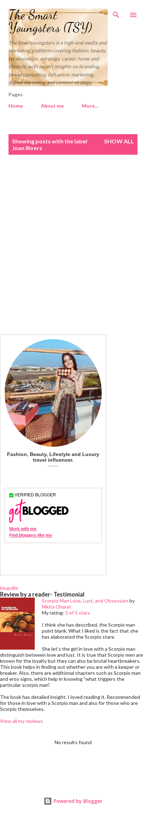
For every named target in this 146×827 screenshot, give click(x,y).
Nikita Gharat (56, 607)
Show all (119, 141)
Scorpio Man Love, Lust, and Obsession (85, 601)
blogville (9, 588)
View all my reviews (21, 721)
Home (16, 106)
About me (52, 106)
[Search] (116, 12)
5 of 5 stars (77, 613)
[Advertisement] (73, 245)
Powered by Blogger (77, 801)
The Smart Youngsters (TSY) (50, 21)
